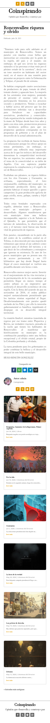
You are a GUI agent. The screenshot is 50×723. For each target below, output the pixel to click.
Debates (9, 672)
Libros (19, 431)
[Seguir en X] (23, 4)
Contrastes (10, 526)
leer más (9, 437)
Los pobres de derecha (15, 623)
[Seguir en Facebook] (18, 4)
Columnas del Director (25, 480)
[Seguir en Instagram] (32, 4)
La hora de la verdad (14, 574)
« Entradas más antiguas (14, 689)
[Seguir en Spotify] (27, 4)
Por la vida (10, 477)
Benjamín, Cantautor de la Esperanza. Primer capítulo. (23, 428)
